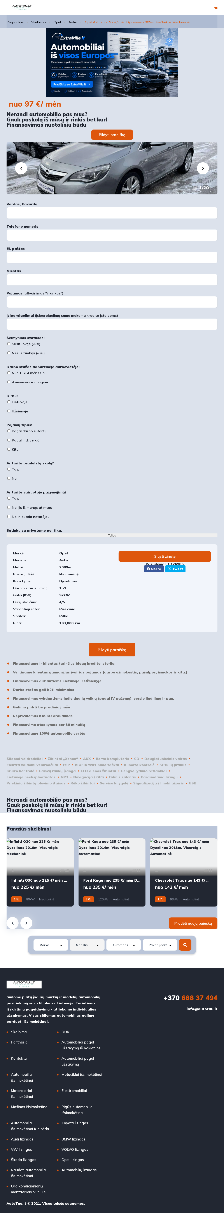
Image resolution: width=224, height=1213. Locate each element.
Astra (72, 22)
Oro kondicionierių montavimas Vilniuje (28, 1189)
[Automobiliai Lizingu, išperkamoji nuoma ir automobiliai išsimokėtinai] (22, 7)
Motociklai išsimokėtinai (81, 1074)
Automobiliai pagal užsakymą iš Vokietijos (81, 1045)
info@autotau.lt (202, 1009)
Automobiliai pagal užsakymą (77, 1061)
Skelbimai (38, 22)
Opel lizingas (72, 1159)
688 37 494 (190, 998)
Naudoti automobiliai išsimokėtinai (29, 1173)
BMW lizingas (73, 1139)
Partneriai (19, 1042)
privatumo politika (44, 530)
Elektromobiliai (74, 1090)
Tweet (177, 569)
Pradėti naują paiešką (193, 923)
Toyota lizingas (74, 1123)
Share (156, 569)
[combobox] (50, 945)
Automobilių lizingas (79, 1170)
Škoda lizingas (23, 1159)
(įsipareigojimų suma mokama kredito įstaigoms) (62, 315)
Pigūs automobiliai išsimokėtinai (77, 1109)
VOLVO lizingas (74, 1149)
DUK (65, 1032)
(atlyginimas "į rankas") (35, 293)
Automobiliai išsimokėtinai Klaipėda (30, 1126)
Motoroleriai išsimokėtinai (22, 1093)
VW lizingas (21, 1149)
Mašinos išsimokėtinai (29, 1106)
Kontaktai (19, 1058)
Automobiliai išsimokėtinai (22, 1077)
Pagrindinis (15, 22)
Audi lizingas (22, 1139)
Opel (57, 22)
